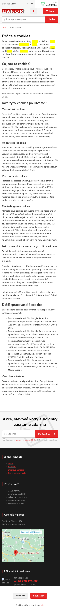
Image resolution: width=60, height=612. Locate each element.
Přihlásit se (44, 434)
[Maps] (23, 545)
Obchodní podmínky (17, 473)
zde (42, 605)
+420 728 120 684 (10, 4)
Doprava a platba (16, 470)
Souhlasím (38, 595)
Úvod (4, 27)
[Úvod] (13, 11)
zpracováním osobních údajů (25, 440)
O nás (10, 463)
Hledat (51, 19)
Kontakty (12, 466)
